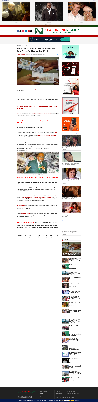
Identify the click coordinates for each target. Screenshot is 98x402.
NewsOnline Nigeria (21, 54)
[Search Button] (80, 36)
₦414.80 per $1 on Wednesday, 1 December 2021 (47, 135)
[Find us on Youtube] (29, 31)
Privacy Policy (30, 26)
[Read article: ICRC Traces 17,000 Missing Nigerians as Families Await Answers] (65, 367)
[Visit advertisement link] (49, 39)
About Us (18, 26)
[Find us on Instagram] (23, 31)
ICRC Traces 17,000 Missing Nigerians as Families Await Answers (75, 366)
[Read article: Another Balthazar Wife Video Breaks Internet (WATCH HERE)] (65, 285)
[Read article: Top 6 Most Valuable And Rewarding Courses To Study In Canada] (65, 304)
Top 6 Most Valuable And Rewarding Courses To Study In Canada (75, 304)
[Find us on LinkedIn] (26, 31)
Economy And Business (23, 45)
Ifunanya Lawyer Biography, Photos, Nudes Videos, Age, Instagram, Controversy (75, 278)
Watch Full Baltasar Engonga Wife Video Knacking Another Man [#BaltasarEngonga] (75, 259)
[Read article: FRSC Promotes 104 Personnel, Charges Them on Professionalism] (65, 327)
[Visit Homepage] (57, 31)
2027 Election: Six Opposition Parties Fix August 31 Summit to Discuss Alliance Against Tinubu (74, 341)
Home (17, 45)
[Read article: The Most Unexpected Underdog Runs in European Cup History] (65, 379)
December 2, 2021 (29, 54)
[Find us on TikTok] (31, 31)
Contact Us (25, 26)
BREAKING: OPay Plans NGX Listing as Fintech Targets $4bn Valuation (75, 353)
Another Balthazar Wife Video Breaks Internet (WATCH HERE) (74, 285)
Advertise (21, 26)
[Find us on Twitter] (20, 31)
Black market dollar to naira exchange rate (28, 89)
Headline (43, 54)
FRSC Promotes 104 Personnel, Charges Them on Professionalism (75, 327)
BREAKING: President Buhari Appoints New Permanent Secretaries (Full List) (75, 291)
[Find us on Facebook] (18, 31)
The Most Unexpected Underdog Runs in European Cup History (75, 379)
